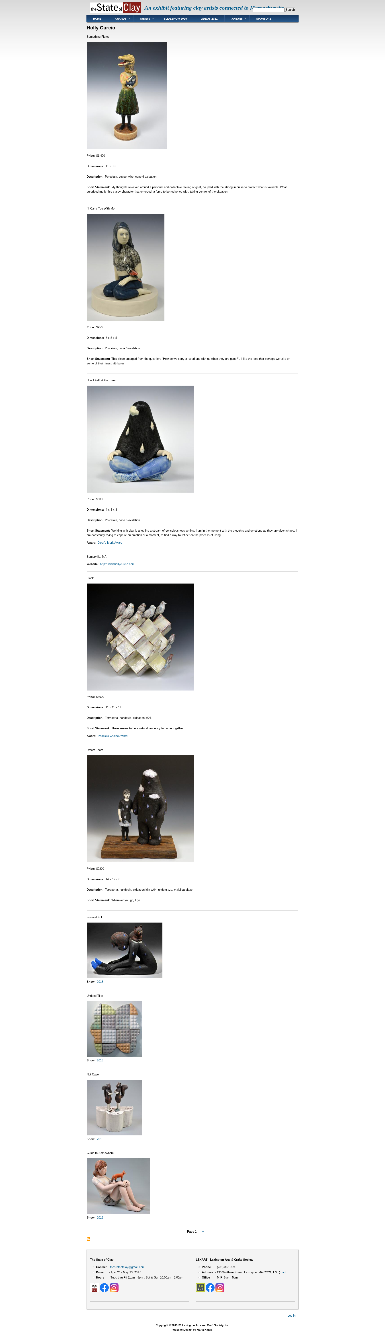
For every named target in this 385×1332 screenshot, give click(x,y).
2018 (100, 981)
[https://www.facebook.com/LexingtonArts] (210, 1291)
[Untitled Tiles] (114, 1056)
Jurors (237, 18)
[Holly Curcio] (127, 148)
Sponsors (263, 18)
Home (97, 18)
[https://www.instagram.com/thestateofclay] (114, 1291)
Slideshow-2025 (175, 18)
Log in (291, 1315)
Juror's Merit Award (110, 542)
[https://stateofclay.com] (94, 1291)
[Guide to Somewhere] (118, 1213)
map (282, 1272)
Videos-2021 (209, 18)
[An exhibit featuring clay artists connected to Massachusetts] (115, 12)
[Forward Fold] (124, 977)
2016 (100, 1060)
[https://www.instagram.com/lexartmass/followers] (219, 1291)
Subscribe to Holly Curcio (88, 1239)
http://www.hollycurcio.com (117, 564)
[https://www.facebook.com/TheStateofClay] (104, 1291)
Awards (121, 18)
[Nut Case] (114, 1134)
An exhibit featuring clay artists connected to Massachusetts (214, 8)
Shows (145, 18)
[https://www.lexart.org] (200, 1291)
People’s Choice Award (112, 736)
